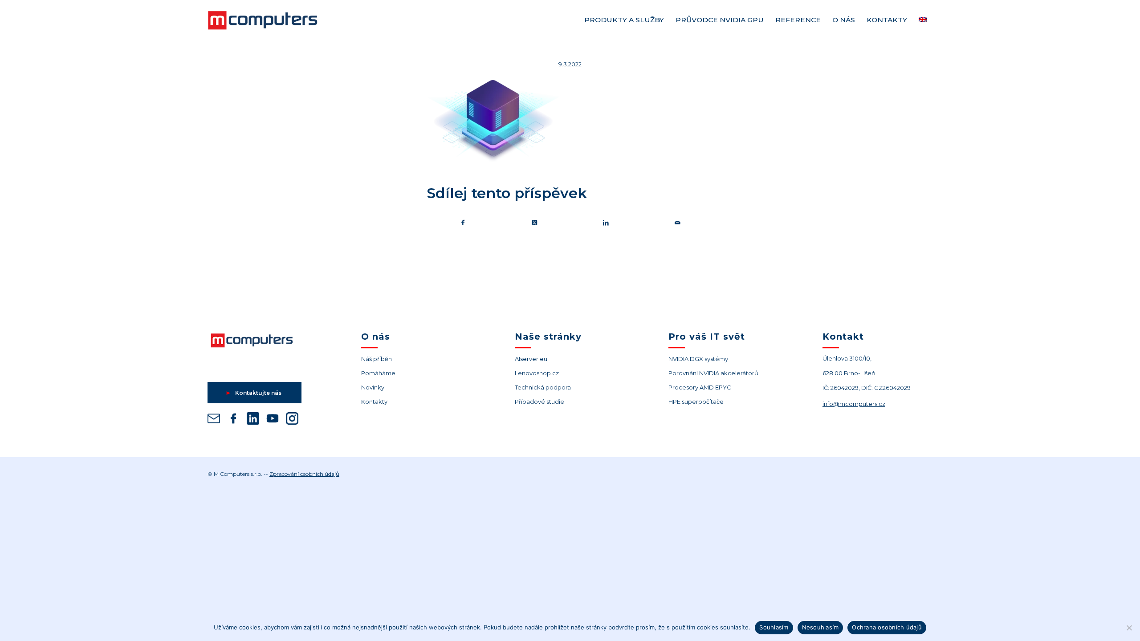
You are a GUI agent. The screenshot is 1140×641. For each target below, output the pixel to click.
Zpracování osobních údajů (304, 474)
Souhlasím (773, 627)
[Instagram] (292, 420)
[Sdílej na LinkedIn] (606, 222)
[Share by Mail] (677, 222)
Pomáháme (378, 373)
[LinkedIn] (253, 420)
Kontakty (374, 401)
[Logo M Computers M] (273, 20)
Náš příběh (376, 358)
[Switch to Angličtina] (922, 20)
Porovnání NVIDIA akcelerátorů (713, 373)
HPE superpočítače (696, 401)
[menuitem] (624, 20)
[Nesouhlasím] (1128, 627)
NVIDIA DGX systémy (698, 358)
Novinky (372, 387)
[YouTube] (272, 420)
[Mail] (214, 420)
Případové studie (539, 401)
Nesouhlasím (820, 627)
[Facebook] (233, 420)
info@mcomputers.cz (853, 403)
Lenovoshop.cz (537, 373)
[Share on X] (534, 222)
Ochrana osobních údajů (887, 627)
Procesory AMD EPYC (699, 387)
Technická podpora (543, 387)
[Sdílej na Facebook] (463, 222)
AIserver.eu (531, 358)
